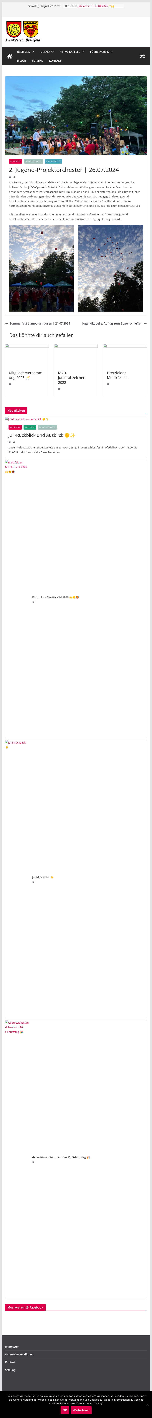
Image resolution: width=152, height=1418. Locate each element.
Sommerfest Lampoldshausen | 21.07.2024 (40, 323)
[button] (32, 51)
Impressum (12, 1346)
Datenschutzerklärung (19, 1354)
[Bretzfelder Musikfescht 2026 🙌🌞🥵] (17, 599)
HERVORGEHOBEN (33, 161)
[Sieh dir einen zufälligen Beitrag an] (142, 56)
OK (65, 1410)
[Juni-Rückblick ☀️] (17, 879)
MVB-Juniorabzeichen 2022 (71, 377)
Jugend (45, 52)
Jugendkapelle (53, 161)
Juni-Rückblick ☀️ (43, 877)
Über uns (23, 52)
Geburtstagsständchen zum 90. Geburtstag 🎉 (61, 1157)
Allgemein (15, 161)
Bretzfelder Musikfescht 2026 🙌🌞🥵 (55, 597)
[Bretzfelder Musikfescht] (125, 347)
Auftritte (29, 427)
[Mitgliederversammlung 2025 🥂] (27, 347)
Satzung (10, 1370)
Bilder (21, 60)
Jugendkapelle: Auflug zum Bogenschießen (112, 323)
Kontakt (55, 60)
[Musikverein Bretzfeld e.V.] (9, 56)
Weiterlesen (81, 1410)
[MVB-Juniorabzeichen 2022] (76, 347)
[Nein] (147, 1405)
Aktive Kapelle (70, 52)
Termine (37, 60)
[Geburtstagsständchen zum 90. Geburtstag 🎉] (17, 1159)
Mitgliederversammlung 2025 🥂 (26, 375)
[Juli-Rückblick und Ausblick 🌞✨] (76, 419)
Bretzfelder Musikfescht (117, 375)
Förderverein (99, 52)
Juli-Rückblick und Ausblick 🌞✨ (42, 435)
